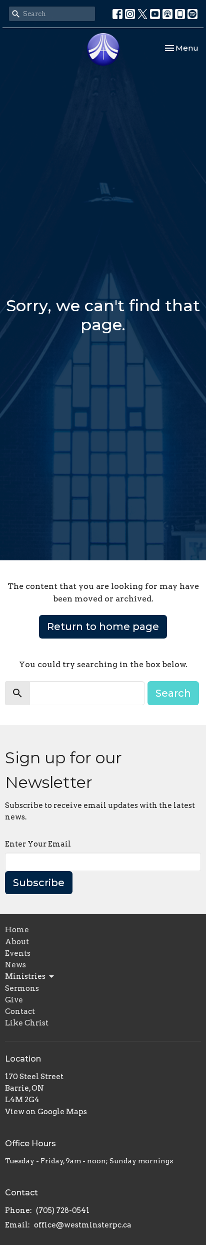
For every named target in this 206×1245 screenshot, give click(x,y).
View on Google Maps (46, 1111)
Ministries (25, 976)
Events (17, 953)
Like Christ (26, 1022)
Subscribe (38, 883)
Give (14, 999)
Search (173, 693)
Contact (20, 1011)
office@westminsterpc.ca (83, 1224)
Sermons (22, 988)
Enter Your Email (38, 844)
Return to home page (103, 626)
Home (17, 929)
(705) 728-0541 (63, 1210)
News (15, 964)
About (17, 941)
